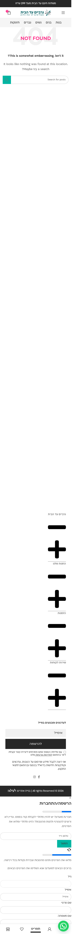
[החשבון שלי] (49, 929)
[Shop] (8, 929)
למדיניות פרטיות (43, 755)
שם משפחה (64, 916)
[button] (63, 926)
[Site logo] (36, 13)
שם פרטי (66, 903)
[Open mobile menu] (63, 12)
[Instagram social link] (34, 777)
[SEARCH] (7, 80)
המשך (64, 843)
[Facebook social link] (39, 777)
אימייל (58, 733)
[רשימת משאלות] (22, 929)
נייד (69, 877)
